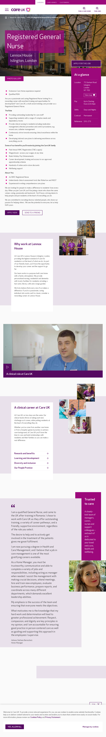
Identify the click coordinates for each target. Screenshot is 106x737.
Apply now (12, 213)
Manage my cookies (91, 727)
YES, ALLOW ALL (15, 727)
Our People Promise (23, 468)
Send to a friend (32, 213)
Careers (40, 2)
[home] (6, 17)
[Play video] (7, 367)
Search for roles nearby (17, 17)
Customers (64, 2)
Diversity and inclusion (25, 463)
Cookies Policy (36, 717)
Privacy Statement (52, 717)
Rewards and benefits (24, 453)
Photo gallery (14, 79)
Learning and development (26, 458)
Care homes (52, 2)
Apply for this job (82, 63)
